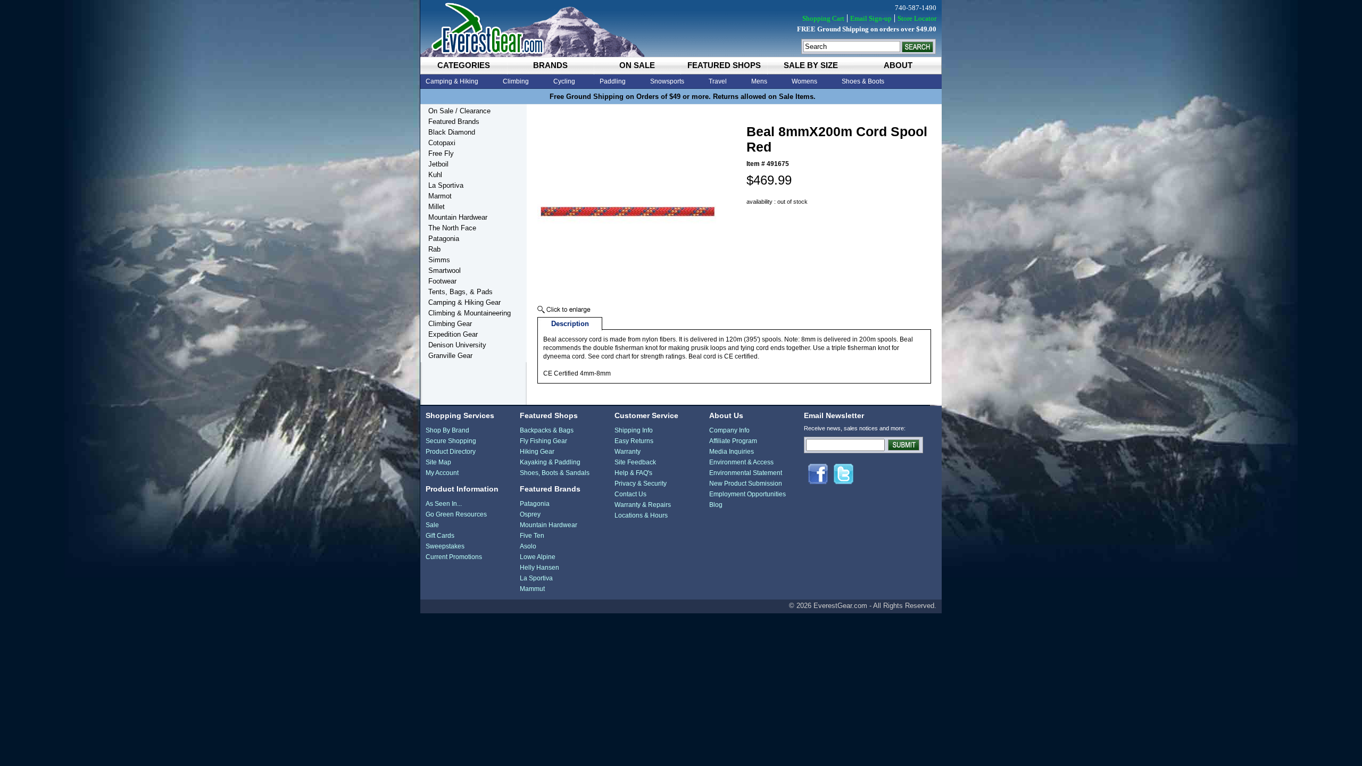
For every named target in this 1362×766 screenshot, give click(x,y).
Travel (718, 81)
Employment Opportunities (747, 494)
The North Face (452, 228)
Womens (804, 81)
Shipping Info (633, 430)
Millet (436, 207)
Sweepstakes (445, 546)
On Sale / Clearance (459, 111)
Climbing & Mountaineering (469, 313)
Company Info (729, 430)
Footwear (442, 281)
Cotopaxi (441, 143)
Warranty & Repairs (642, 505)
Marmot (440, 196)
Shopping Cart (823, 18)
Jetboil (438, 164)
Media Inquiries (731, 451)
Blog (715, 505)
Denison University (457, 345)
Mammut (532, 589)
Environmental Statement (745, 473)
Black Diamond (451, 132)
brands (550, 65)
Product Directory (451, 451)
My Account (442, 473)
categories (463, 65)
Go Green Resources (456, 514)
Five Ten (532, 535)
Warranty (627, 451)
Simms (439, 260)
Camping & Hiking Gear (464, 302)
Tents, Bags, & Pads (460, 292)
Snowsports (667, 81)
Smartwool (444, 270)
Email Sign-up (871, 18)
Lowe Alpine (537, 557)
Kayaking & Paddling (550, 462)
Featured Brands (453, 122)
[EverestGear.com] (681, 28)
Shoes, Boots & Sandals (554, 473)
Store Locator (917, 18)
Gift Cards (440, 535)
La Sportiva (445, 185)
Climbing (516, 81)
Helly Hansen (539, 567)
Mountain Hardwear (457, 217)
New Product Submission (745, 483)
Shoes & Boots (863, 81)
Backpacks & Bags (547, 430)
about (898, 65)
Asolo (528, 546)
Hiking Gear (537, 451)
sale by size (811, 65)
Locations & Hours (641, 515)
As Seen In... (444, 503)
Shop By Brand (447, 430)
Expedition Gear (453, 334)
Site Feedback (635, 462)
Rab (434, 249)
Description (570, 324)
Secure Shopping (451, 441)
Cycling (564, 81)
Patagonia (443, 239)
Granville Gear (450, 356)
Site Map (438, 462)
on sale (637, 65)
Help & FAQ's (633, 473)
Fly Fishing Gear (543, 441)
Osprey (530, 514)
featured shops (724, 65)
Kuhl (435, 175)
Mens (759, 81)
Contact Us (630, 494)
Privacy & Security (640, 483)
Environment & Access (741, 462)
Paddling (613, 81)
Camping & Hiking (452, 81)
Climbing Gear (450, 324)
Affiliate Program (733, 441)
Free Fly (441, 153)
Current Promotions (454, 557)
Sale (432, 525)
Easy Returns (633, 441)
